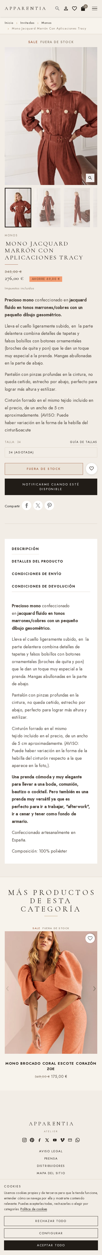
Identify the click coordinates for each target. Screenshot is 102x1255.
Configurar (51, 1233)
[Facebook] (39, 1140)
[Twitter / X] (47, 1140)
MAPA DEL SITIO (51, 1173)
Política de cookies (33, 1209)
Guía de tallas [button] (83, 442)
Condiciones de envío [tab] (37, 573)
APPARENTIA (26, 8)
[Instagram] (24, 1140)
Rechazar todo (50, 1221)
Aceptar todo (51, 1245)
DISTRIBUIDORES (51, 1166)
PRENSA (51, 1158)
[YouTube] (55, 1140)
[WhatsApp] (77, 1140)
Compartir (26, 505)
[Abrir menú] (94, 8)
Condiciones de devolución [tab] (43, 586)
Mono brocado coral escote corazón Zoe (50, 1066)
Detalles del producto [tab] (37, 561)
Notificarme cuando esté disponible (51, 486)
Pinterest (49, 505)
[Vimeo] (62, 1140)
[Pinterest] (32, 1140)
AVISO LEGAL (51, 1151)
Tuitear (38, 505)
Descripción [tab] (25, 548)
